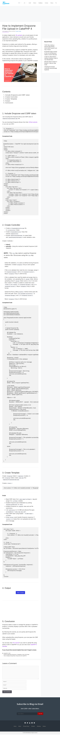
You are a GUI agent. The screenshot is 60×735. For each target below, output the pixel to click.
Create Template (11, 99)
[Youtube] (29, 723)
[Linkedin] (32, 723)
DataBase (40, 2)
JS (24, 2)
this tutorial (16, 642)
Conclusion (9, 103)
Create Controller (11, 97)
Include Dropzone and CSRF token (17, 95)
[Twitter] (27, 723)
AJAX (30, 2)
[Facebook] (25, 723)
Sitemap (39, 726)
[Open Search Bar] (56, 3)
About (19, 726)
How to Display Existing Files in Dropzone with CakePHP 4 (15, 655)
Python (34, 2)
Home (15, 726)
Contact (46, 2)
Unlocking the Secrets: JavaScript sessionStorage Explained (50, 68)
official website (33, 122)
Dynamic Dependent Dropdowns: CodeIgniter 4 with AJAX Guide (16, 654)
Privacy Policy (26, 726)
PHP (19, 2)
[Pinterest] (34, 723)
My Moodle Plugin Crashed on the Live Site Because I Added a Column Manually (50, 53)
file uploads (19, 35)
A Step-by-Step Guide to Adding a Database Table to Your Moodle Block (51, 58)
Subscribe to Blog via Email (30, 704)
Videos (51, 2)
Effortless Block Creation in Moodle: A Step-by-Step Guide (50, 63)
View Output (20, 592)
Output (7, 101)
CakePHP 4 (6, 653)
